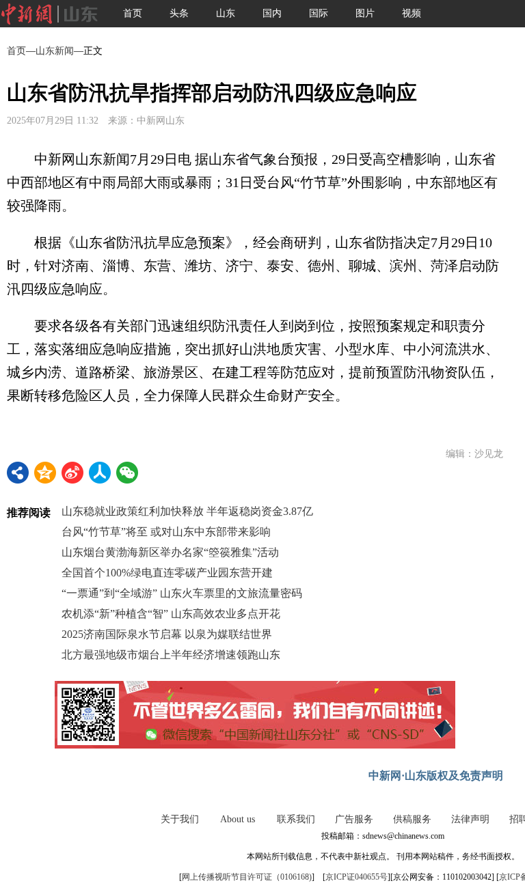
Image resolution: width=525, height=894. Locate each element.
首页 (132, 13)
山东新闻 (55, 51)
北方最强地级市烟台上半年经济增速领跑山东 (171, 654)
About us (237, 819)
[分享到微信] (127, 473)
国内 (272, 13)
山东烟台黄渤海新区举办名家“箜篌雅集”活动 (170, 552)
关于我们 (180, 819)
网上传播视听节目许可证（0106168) (247, 877)
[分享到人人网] (100, 473)
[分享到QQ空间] (45, 473)
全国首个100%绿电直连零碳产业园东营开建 (167, 572)
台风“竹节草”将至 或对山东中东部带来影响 (166, 531)
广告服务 (354, 819)
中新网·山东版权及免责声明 (435, 775)
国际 (318, 13)
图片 (365, 13)
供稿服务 (412, 819)
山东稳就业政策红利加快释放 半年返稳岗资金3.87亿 (187, 511)
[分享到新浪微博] (72, 473)
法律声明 (470, 819)
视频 (411, 13)
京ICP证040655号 (356, 877)
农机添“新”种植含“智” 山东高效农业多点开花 (171, 613)
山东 (225, 13)
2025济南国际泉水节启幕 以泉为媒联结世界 (167, 634)
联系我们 (296, 819)
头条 (179, 13)
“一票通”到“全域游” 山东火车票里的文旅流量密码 (182, 593)
